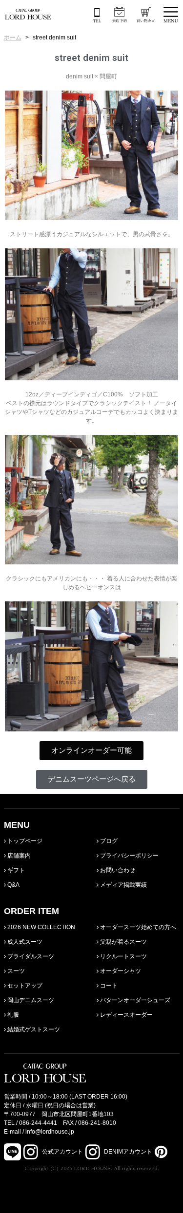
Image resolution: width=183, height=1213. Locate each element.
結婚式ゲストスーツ (33, 1029)
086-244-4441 (38, 1123)
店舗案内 (18, 855)
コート (108, 985)
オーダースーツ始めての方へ (137, 927)
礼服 (12, 1014)
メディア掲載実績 (123, 884)
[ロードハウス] (28, 14)
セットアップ (24, 985)
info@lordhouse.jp (49, 1131)
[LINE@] (12, 1151)
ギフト (15, 870)
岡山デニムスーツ (30, 1000)
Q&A (13, 884)
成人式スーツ (24, 941)
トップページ (24, 841)
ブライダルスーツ (30, 956)
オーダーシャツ (120, 971)
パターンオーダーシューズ (134, 1000)
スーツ (15, 971)
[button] (91, 750)
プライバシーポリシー (129, 855)
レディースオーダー (126, 1014)
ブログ (108, 841)
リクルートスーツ (123, 956)
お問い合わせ (117, 870)
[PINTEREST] (159, 1151)
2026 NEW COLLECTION (40, 927)
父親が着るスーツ (123, 941)
